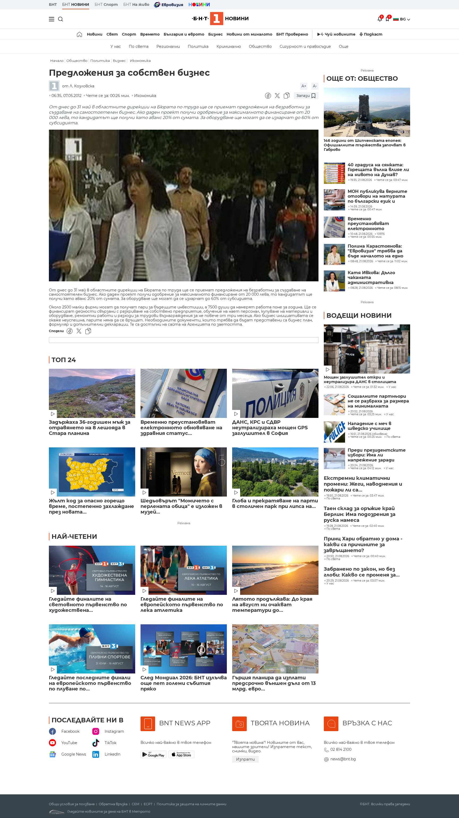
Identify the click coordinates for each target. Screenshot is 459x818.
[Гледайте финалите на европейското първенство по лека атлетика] (184, 570)
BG (403, 19)
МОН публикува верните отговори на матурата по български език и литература (377, 196)
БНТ (53, 4)
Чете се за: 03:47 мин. (368, 495)
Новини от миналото (249, 34)
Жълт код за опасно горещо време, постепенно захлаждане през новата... (91, 506)
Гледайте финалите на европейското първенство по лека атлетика (182, 604)
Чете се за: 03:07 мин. (369, 580)
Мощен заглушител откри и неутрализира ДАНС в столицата (360, 379)
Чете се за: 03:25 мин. (366, 414)
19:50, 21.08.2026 (337, 495)
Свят (112, 34)
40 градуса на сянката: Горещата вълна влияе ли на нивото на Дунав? (378, 170)
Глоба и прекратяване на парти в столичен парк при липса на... (275, 503)
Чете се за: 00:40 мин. (370, 556)
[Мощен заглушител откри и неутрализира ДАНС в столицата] (367, 349)
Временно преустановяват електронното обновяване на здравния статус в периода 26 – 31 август (377, 224)
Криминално (228, 46)
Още (343, 46)
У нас (115, 46)
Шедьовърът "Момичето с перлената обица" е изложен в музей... (181, 506)
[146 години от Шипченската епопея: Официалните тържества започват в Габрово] (367, 112)
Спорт (129, 34)
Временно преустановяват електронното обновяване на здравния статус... (181, 427)
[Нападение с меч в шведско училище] (334, 432)
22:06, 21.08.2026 (337, 387)
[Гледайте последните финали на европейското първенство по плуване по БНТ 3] (92, 648)
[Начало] (80, 34)
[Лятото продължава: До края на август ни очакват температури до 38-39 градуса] (275, 570)
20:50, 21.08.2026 (337, 556)
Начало (56, 61)
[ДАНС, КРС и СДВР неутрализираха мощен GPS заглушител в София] (275, 393)
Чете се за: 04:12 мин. (365, 468)
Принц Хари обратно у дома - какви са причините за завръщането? (363, 544)
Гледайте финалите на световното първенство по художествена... (88, 604)
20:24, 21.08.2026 (361, 465)
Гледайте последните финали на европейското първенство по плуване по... (90, 683)
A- (315, 86)
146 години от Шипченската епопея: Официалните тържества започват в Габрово (365, 145)
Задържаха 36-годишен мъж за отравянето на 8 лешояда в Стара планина (89, 427)
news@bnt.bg (343, 759)
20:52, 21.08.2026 (361, 411)
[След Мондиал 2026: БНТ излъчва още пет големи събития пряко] (184, 648)
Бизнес (215, 34)
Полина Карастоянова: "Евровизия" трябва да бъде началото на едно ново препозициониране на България (376, 251)
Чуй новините (340, 34)
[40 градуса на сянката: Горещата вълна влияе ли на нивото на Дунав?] (334, 173)
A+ (303, 86)
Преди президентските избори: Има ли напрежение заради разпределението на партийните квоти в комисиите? (377, 455)
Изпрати (245, 759)
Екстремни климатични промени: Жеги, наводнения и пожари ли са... (363, 484)
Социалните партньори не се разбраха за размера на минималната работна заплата (378, 401)
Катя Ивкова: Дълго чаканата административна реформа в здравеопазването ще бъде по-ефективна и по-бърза (378, 277)
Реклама (183, 523)
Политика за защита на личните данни (191, 804)
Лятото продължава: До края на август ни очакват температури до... (272, 604)
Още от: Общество (362, 78)
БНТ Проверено (292, 34)
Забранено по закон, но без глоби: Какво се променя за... (362, 572)
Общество (260, 46)
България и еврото (184, 34)
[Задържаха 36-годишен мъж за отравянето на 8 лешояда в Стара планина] (92, 393)
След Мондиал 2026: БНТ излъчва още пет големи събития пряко (184, 683)
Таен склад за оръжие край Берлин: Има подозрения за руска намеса (360, 514)
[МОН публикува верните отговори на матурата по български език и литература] (334, 199)
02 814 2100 (340, 749)
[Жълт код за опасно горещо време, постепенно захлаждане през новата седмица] (92, 472)
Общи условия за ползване (72, 804)
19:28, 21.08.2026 (337, 526)
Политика (198, 46)
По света (138, 46)
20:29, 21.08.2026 (337, 580)
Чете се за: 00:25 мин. (366, 437)
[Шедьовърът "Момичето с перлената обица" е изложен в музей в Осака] (184, 472)
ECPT (148, 804)
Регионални (168, 46)
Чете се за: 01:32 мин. (368, 387)
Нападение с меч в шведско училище (369, 426)
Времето (150, 34)
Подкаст (373, 34)
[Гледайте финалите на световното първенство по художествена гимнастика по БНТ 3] (92, 570)
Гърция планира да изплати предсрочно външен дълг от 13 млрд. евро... (274, 683)
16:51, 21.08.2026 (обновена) (368, 434)
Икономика (140, 61)
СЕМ (135, 804)
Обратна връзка (113, 804)
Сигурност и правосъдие (305, 46)
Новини (95, 34)
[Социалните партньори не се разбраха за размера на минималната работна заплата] (334, 404)
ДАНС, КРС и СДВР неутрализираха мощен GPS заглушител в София (270, 427)
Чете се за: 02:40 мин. (368, 526)
